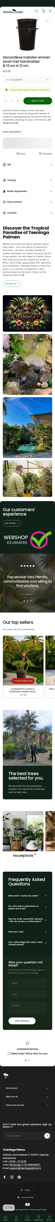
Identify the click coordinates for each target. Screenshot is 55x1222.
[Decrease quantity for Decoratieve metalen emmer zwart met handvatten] (6, 100)
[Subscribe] (47, 1136)
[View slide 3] (31, 600)
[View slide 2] (27, 600)
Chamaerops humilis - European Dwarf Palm (23, 690)
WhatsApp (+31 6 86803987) (24, 1164)
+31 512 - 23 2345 (17, 1161)
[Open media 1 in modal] (47, 21)
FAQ (35, 969)
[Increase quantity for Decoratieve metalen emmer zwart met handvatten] (18, 100)
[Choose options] (39, 681)
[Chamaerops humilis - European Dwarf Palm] (23, 660)
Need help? (47, 153)
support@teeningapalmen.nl (25, 1168)
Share (22, 153)
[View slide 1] (24, 600)
